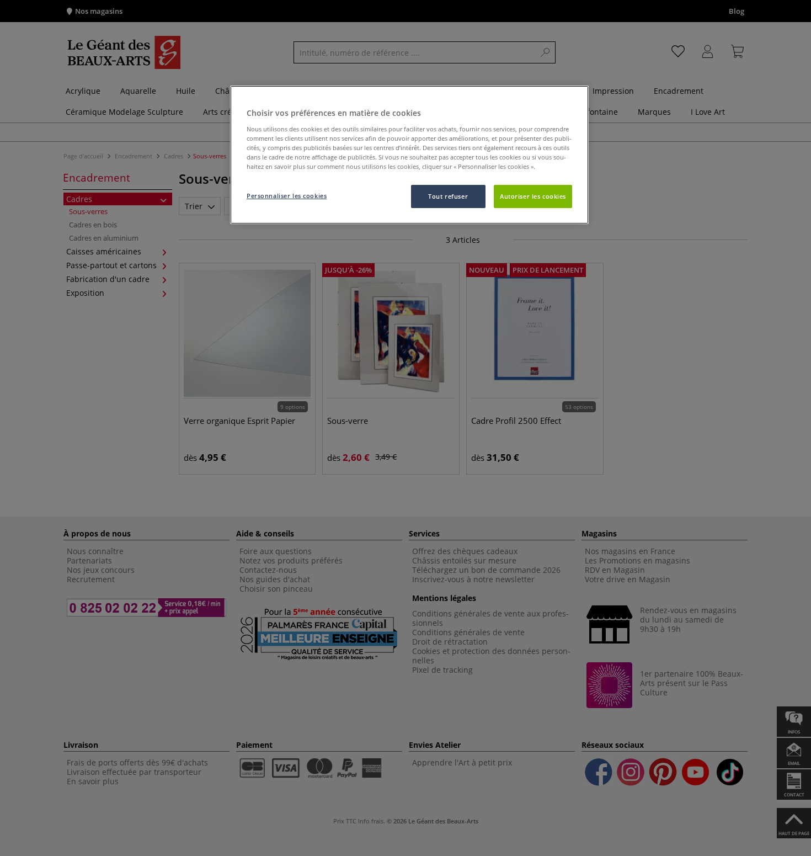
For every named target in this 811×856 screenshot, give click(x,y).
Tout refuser (448, 196)
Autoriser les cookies (533, 196)
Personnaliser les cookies (287, 196)
